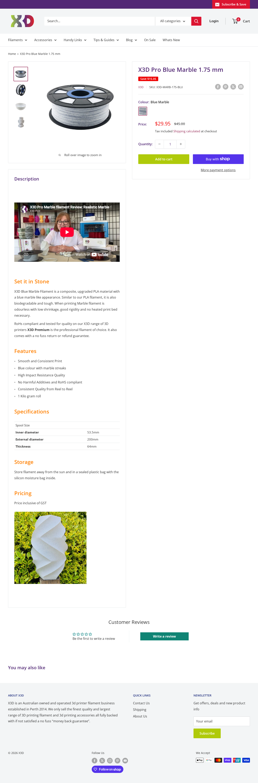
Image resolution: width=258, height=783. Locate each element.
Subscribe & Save (234, 4)
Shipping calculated (186, 131)
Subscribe (207, 733)
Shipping (139, 709)
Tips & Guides (104, 40)
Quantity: (145, 144)
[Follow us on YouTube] (125, 760)
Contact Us (141, 703)
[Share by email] (241, 87)
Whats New (171, 40)
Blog (129, 40)
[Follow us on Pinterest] (117, 760)
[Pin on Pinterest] (225, 87)
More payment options (218, 170)
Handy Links (73, 40)
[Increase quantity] (181, 144)
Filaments (15, 40)
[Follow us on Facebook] (94, 760)
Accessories (43, 40)
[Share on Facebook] (218, 87)
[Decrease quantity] (159, 144)
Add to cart (163, 159)
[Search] (196, 21)
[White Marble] (50, 511)
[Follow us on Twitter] (102, 760)
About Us (140, 716)
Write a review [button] (164, 636)
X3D (141, 87)
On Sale (150, 40)
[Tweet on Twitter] (233, 87)
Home (12, 54)
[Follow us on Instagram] (110, 760)
